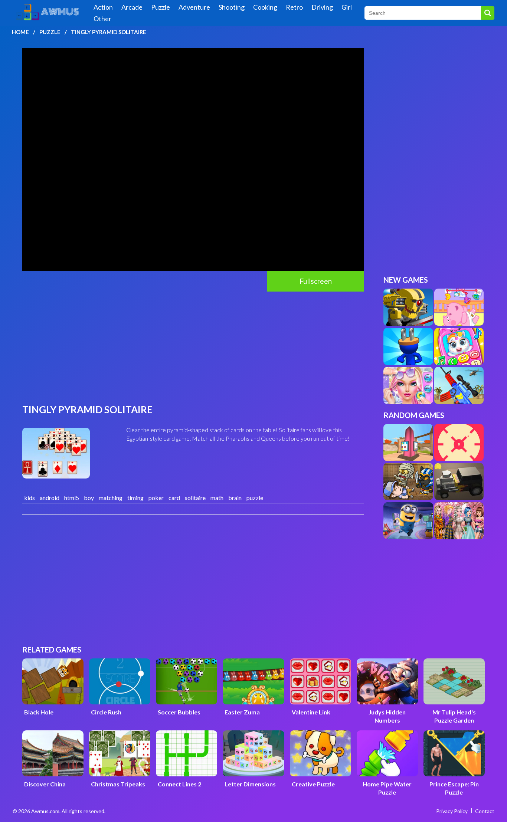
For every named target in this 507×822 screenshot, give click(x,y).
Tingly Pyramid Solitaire (108, 32)
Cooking (265, 7)
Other (102, 18)
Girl (346, 7)
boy (89, 497)
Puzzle (160, 7)
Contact (484, 811)
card (174, 497)
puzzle (254, 497)
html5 (71, 497)
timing (135, 497)
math (216, 497)
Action (103, 7)
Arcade (132, 7)
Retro (294, 7)
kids (29, 497)
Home (20, 32)
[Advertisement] (193, 347)
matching (110, 497)
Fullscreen (316, 281)
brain (235, 497)
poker (156, 497)
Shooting (232, 7)
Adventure (194, 7)
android (49, 497)
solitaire (195, 497)
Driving (322, 7)
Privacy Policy (452, 811)
